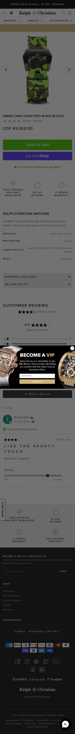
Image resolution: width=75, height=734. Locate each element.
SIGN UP (37, 381)
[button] (65, 724)
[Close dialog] (72, 348)
